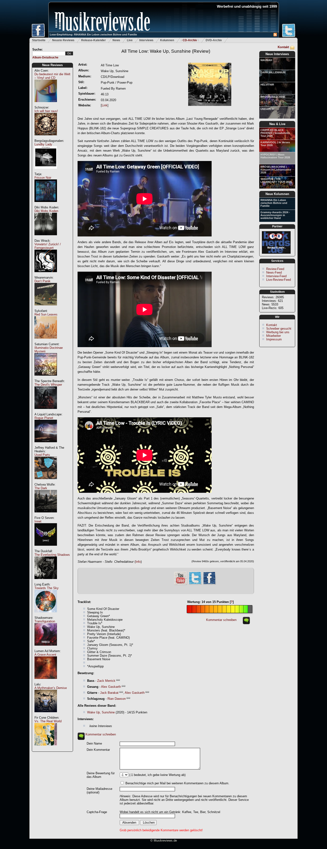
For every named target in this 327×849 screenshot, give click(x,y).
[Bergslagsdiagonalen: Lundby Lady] (45, 171)
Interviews (146, 40)
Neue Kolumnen (277, 194)
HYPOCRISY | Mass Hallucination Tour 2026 (275, 156)
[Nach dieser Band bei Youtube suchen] (180, 584)
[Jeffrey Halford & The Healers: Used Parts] (45, 481)
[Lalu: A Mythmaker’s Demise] (45, 715)
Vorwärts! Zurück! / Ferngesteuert (47, 246)
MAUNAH (266, 60)
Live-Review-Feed (278, 279)
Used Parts (42, 455)
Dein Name (94, 743)
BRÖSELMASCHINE (272, 96)
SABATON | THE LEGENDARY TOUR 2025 (276, 180)
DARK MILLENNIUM (272, 72)
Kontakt (283, 47)
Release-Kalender (93, 40)
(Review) (165, 51)
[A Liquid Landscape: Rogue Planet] (45, 445)
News (116, 40)
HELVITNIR (267, 84)
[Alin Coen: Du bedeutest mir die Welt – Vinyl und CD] (45, 104)
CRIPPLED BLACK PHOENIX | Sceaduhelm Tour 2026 (275, 133)
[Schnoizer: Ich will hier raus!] (45, 138)
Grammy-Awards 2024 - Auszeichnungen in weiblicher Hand (275, 215)
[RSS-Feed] (275, 35)
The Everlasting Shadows (52, 554)
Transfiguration (44, 621)
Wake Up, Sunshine (101, 712)
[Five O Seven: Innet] (45, 548)
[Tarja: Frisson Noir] (45, 204)
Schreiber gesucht (278, 328)
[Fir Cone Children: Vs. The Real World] (45, 748)
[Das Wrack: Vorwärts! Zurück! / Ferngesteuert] (45, 274)
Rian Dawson (116, 698)
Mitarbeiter (273, 336)
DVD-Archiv (214, 40)
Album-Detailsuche (45, 57)
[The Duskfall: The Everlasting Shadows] (45, 581)
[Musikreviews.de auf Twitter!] (195, 584)
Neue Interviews (277, 54)
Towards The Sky (46, 588)
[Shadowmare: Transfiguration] (45, 648)
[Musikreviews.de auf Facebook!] (209, 584)
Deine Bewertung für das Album (101, 775)
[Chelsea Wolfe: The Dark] (45, 515)
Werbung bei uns (277, 332)
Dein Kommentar (98, 749)
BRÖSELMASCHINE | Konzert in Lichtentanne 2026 (275, 169)
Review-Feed (275, 269)
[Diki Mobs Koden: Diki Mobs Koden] (45, 238)
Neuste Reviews (63, 40)
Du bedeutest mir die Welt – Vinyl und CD (52, 76)
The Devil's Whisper (48, 384)
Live (130, 40)
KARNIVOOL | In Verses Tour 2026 (275, 144)
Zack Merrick (106, 681)
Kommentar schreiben (221, 620)
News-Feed (274, 272)
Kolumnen (167, 40)
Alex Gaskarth (111, 686)
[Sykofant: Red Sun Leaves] (45, 341)
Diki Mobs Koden (46, 211)
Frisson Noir (42, 177)
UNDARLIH (267, 109)
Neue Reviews (52, 65)
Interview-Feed (276, 276)
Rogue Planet (43, 418)
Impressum (274, 339)
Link (104, 105)
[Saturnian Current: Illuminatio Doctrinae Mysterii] (45, 378)
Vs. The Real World (48, 721)
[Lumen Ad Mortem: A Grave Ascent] (45, 681)
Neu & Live (277, 124)
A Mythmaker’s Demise (50, 688)
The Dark (40, 488)
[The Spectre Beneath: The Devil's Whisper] (45, 411)
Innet (37, 521)
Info (138, 561)
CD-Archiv (190, 40)
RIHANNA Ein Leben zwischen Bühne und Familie (273, 203)
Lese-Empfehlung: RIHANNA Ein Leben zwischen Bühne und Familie (93, 34)
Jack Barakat (109, 692)
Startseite (38, 40)
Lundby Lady (43, 144)
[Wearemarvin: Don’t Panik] (45, 308)
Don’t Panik (42, 281)
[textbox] (48, 53)
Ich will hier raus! (46, 111)
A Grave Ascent (45, 654)
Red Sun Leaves (45, 314)
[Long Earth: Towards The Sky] (45, 615)
